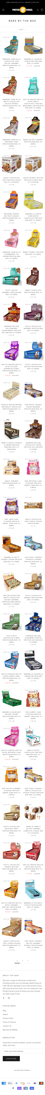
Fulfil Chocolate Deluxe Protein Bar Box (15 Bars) (33, 367)
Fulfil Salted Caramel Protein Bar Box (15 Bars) (11, 292)
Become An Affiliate (10, 1030)
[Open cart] (42, 10)
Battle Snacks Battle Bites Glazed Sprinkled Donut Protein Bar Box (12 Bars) (12, 369)
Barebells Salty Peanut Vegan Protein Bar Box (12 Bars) (11, 559)
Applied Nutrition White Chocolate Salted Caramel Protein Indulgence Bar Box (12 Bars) (11, 600)
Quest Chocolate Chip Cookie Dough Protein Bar (33, 521)
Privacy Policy (8, 1018)
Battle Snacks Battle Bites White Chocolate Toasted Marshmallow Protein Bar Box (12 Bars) (33, 104)
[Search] (38, 10)
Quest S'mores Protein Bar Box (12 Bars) (12, 483)
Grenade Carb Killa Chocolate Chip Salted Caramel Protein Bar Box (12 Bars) (12, 63)
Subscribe (11, 1058)
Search (5, 1014)
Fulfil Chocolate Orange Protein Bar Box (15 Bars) (33, 598)
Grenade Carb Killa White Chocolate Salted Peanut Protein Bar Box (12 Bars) (12, 104)
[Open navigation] (3, 10)
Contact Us (7, 1026)
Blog (4, 1011)
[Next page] (28, 960)
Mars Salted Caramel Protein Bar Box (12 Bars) (33, 142)
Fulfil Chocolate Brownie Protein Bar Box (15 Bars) (33, 328)
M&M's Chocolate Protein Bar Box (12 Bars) (33, 292)
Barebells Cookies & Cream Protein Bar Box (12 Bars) (33, 676)
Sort (21, 29)
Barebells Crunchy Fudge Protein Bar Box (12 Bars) (33, 61)
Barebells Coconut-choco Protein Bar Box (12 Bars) (33, 905)
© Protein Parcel (22, 1070)
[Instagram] (9, 997)
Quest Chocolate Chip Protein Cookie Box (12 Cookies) (11, 180)
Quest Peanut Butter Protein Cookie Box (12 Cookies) (33, 180)
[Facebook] (3, 997)
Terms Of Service (9, 1022)
